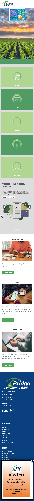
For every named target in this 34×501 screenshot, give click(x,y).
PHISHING (5, 440)
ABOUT (4, 431)
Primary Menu (30, 3)
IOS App (4, 197)
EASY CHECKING (7, 451)
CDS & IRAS (5, 455)
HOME (4, 427)
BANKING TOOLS (7, 459)
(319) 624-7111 (7, 406)
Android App (12, 197)
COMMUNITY (6, 435)
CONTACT (5, 437)
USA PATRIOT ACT (7, 442)
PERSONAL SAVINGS (8, 453)
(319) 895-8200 (7, 400)
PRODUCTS (5, 429)
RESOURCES (6, 433)
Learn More (8, 272)
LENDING (5, 457)
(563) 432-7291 (7, 394)
